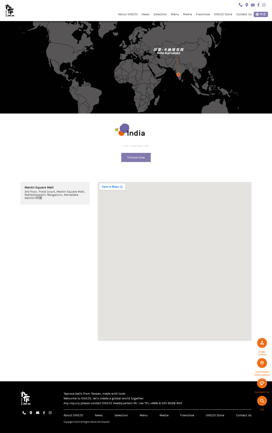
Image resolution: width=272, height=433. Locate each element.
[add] (246, 4)
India (146, 146)
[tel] (240, 4)
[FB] (258, 4)
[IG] (264, 4)
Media (187, 14)
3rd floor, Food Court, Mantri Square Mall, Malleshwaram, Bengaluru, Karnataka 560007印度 (54, 195)
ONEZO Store (223, 14)
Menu (175, 14)
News (146, 14)
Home (126, 146)
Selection (160, 14)
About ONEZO (128, 14)
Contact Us (244, 14)
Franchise (203, 14)
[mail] (252, 4)
